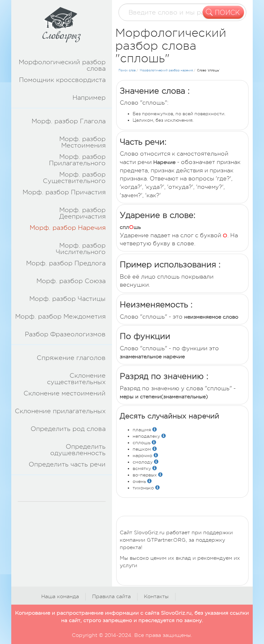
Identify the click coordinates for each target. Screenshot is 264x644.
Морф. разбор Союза (71, 281)
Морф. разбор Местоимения (82, 142)
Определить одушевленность (78, 450)
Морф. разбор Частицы (67, 298)
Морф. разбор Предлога (66, 263)
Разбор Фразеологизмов (65, 334)
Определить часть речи (67, 464)
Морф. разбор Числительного (81, 249)
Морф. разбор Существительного (74, 178)
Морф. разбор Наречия (68, 227)
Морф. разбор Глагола (69, 121)
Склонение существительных (76, 379)
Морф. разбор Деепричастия (82, 213)
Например (89, 97)
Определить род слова (68, 429)
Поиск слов (127, 70)
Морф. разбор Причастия (64, 192)
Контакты (156, 596)
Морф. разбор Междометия (60, 316)
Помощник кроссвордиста (62, 80)
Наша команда (60, 596)
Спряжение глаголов (71, 358)
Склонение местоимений (65, 393)
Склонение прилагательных (60, 411)
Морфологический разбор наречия (166, 70)
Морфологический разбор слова (63, 65)
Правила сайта (111, 596)
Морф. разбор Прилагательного (77, 160)
